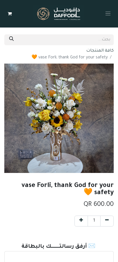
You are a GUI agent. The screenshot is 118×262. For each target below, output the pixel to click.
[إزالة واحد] (107, 221)
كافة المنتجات (100, 51)
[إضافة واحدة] (81, 221)
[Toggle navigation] (108, 14)
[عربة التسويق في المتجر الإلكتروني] (9, 13)
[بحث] (11, 39)
